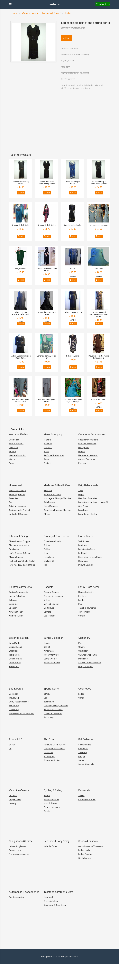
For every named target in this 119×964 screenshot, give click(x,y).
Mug (80, 604)
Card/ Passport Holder (19, 702)
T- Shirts (47, 440)
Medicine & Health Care (57, 485)
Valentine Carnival (19, 790)
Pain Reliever (50, 502)
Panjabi (81, 756)
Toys (80, 490)
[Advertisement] (59, 131)
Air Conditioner (16, 612)
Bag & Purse (16, 688)
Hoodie (47, 643)
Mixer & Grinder (16, 557)
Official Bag (14, 709)
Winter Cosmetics (52, 662)
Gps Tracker (49, 616)
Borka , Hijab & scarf (51, 13)
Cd (10, 748)
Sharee (12, 451)
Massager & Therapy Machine (57, 498)
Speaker (13, 608)
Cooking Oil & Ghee (86, 799)
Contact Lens (15, 850)
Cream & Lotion (51, 901)
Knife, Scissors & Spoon (19, 553)
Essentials (13, 498)
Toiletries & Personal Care (58, 891)
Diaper (81, 494)
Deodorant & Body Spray (55, 905)
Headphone (83, 447)
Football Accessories (53, 709)
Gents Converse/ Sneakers (90, 846)
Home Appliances (17, 494)
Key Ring (82, 596)
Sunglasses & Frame (21, 841)
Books (12, 745)
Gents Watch (15, 662)
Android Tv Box (16, 616)
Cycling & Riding (53, 790)
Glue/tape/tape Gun (87, 655)
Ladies (81, 694)
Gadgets (48, 586)
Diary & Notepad (85, 666)
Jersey (47, 694)
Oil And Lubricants (52, 807)
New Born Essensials (87, 498)
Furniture (82, 545)
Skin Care (48, 490)
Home (14, 13)
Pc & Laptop (49, 756)
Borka (68, 13)
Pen (80, 643)
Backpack (13, 694)
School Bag (14, 705)
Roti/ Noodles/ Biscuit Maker (22, 565)
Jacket (47, 647)
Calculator (83, 651)
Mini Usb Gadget (51, 604)
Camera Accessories (53, 596)
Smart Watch (15, 643)
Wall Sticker (83, 541)
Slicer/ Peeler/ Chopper (19, 541)
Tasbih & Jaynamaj (87, 608)
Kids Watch (14, 666)
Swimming (49, 717)
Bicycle (47, 811)
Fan (10, 502)
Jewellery (13, 447)
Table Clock (14, 655)
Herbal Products (51, 506)
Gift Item (13, 795)
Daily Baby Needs (88, 485)
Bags (11, 463)
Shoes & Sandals (86, 764)
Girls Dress (83, 506)
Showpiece (83, 561)
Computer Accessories (91, 434)
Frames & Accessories (19, 854)
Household (15, 485)
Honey (46, 553)
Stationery (84, 637)
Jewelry (12, 803)
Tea (45, 565)
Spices (47, 545)
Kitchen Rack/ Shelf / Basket (22, 561)
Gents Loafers (84, 858)
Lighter (81, 600)
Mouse (81, 451)
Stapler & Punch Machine (89, 662)
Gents (81, 698)
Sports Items (51, 688)
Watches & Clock (19, 637)
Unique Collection (17, 596)
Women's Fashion (30, 13)
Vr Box (47, 600)
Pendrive (82, 463)
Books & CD (15, 739)
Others (47, 514)
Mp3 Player (49, 608)
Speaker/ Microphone (88, 440)
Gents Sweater (50, 659)
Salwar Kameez (16, 443)
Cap (45, 698)
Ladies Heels (84, 850)
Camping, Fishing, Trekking (56, 705)
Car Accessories (16, 897)
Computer (13, 604)
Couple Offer (15, 799)
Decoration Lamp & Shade (90, 557)
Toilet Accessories (17, 506)
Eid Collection (86, 739)
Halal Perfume (50, 846)
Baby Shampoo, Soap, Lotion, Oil (93, 502)
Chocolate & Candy (52, 541)
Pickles (47, 549)
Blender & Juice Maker (19, 545)
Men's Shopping (53, 434)
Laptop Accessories (87, 443)
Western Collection (17, 455)
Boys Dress (83, 510)
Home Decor (85, 536)
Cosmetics (14, 440)
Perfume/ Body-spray (54, 455)
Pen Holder (83, 659)
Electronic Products (20, 586)
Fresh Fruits (49, 557)
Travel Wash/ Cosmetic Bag (21, 713)
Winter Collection (53, 637)
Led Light (82, 553)
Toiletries (48, 447)
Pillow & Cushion (85, 565)
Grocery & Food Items (56, 536)
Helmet (47, 795)
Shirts (46, 451)
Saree (81, 760)
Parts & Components (18, 592)
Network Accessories (88, 455)
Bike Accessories (51, 799)
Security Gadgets (51, 592)
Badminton (49, 702)
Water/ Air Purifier (52, 760)
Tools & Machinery (17, 490)
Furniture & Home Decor (54, 745)
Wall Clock (13, 651)
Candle (81, 616)
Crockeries (14, 549)
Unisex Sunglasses (17, 846)
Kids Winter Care (51, 655)
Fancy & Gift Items (89, 586)
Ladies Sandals (85, 854)
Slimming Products (52, 494)
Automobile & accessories (24, 891)
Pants (46, 459)
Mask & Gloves (50, 803)
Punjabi (47, 463)
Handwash (48, 897)
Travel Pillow (84, 612)
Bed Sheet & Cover (86, 549)
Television (13, 600)
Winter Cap (49, 651)
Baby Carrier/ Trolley (87, 514)
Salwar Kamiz (84, 745)
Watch (12, 459)
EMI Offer (49, 739)
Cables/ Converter (86, 459)
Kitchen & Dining (18, 536)
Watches (48, 443)
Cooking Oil (49, 561)
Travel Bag (14, 698)
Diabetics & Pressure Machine (57, 510)
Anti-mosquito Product (19, 510)
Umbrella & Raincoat (18, 514)
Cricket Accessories (53, 713)
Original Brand (15, 647)
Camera (47, 612)
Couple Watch (15, 659)
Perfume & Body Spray (57, 841)
